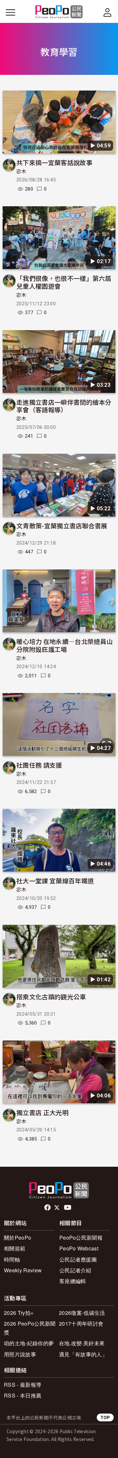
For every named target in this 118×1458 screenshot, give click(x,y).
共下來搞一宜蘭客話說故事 (54, 162)
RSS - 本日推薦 (22, 1395)
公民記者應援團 (78, 1259)
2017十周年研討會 (81, 1323)
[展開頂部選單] (107, 12)
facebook (48, 1207)
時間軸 (12, 1259)
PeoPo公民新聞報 (81, 1237)
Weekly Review (23, 1270)
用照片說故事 (20, 1354)
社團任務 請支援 (39, 764)
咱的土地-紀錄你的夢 (29, 1343)
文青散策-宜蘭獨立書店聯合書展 (62, 525)
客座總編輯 (72, 1281)
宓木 (21, 172)
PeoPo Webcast (78, 1248)
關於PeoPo (17, 1237)
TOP (105, 1417)
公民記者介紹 (75, 1270)
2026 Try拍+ (18, 1312)
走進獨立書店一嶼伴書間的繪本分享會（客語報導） (63, 406)
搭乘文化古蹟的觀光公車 (51, 996)
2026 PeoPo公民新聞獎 (29, 1328)
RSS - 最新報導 (22, 1384)
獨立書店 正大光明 (42, 1112)
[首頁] (59, 12)
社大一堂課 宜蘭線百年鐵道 (55, 880)
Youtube (68, 1207)
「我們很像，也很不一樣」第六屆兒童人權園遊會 (63, 282)
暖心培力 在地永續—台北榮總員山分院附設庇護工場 (64, 645)
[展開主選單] (10, 12)
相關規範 (14, 1248)
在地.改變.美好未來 (82, 1343)
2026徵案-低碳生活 (82, 1312)
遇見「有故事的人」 (83, 1354)
